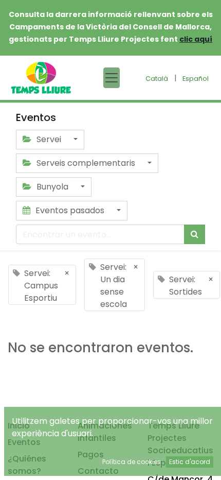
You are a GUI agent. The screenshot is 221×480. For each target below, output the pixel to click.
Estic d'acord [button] (189, 461)
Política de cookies (131, 461)
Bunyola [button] (52, 187)
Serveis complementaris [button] (85, 163)
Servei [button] (48, 139)
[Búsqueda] (194, 234)
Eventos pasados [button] (69, 210)
